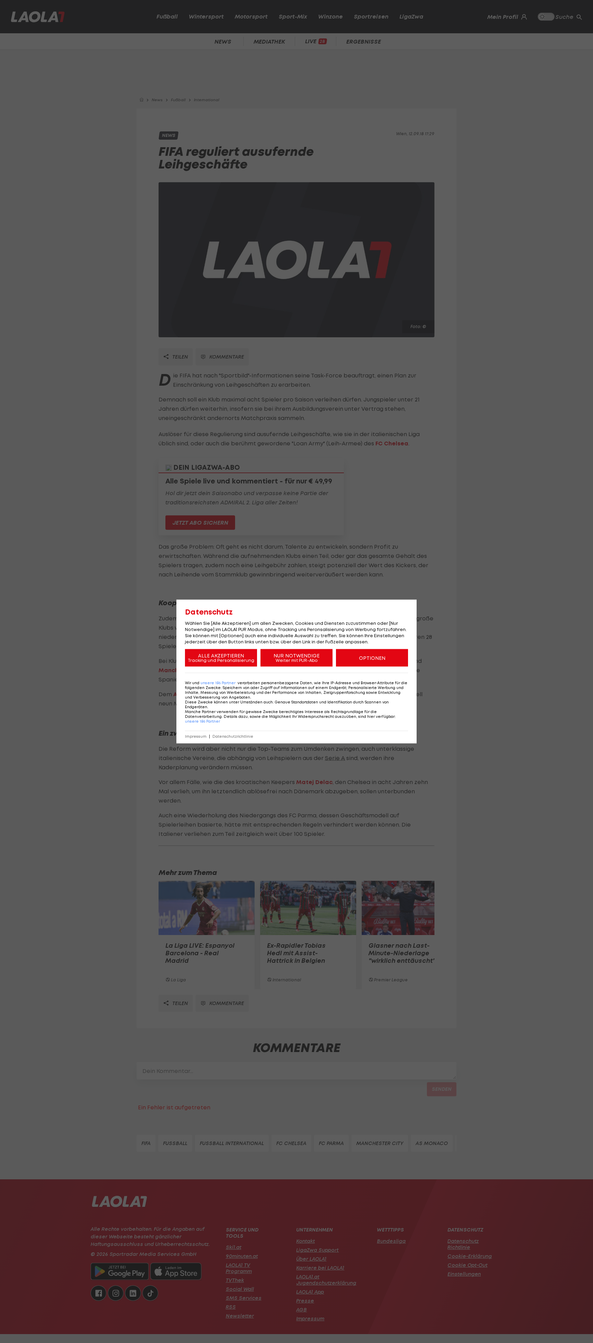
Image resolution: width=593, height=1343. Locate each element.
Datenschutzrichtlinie (232, 736)
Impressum (196, 736)
